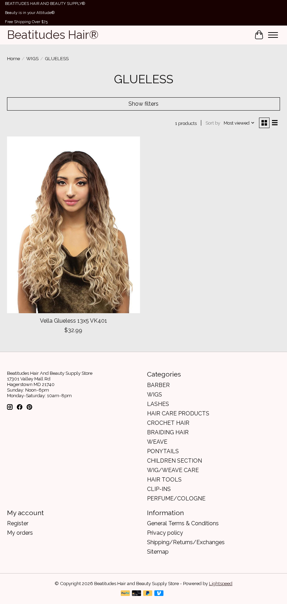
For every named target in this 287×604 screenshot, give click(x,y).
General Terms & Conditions (183, 523)
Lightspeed (220, 583)
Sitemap (158, 551)
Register (17, 523)
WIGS (32, 58)
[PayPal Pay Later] (147, 593)
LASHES (158, 404)
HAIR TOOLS (164, 479)
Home (13, 58)
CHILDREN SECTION (174, 460)
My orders (20, 532)
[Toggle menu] (273, 35)
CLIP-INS (159, 489)
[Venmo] (158, 593)
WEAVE (157, 441)
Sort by (212, 123)
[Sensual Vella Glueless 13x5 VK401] (73, 224)
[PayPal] (125, 593)
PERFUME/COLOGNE (176, 498)
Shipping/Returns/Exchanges (186, 542)
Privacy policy (165, 532)
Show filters (143, 103)
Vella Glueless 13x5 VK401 (73, 320)
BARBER (158, 385)
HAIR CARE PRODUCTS (178, 413)
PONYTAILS (163, 451)
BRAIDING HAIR (168, 432)
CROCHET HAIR (168, 423)
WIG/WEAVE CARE (173, 470)
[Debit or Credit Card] (136, 593)
